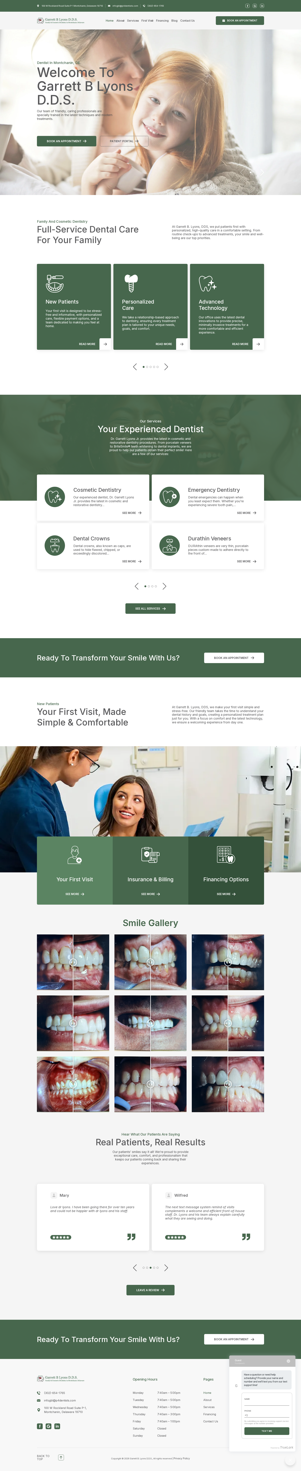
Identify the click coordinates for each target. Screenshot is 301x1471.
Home (110, 20)
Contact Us (187, 20)
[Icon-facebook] (40, 1426)
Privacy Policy (182, 1458)
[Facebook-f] (247, 6)
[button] (250, 172)
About (120, 20)
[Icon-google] (48, 1426)
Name (247, 1399)
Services (133, 20)
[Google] (255, 6)
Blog (174, 20)
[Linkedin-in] (262, 6)
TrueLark (286, 1447)
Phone (247, 1411)
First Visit (147, 20)
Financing (162, 20)
